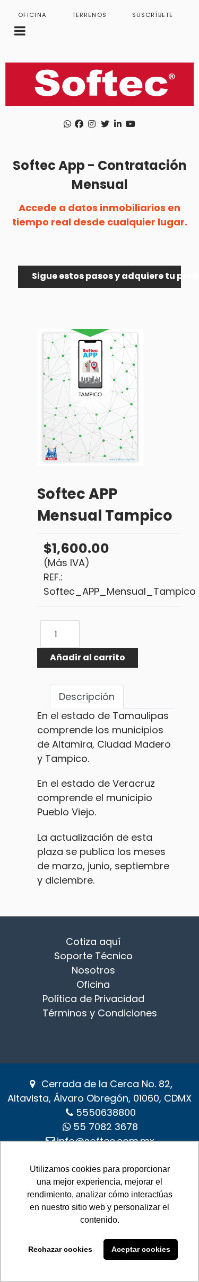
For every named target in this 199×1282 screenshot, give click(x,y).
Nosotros (93, 970)
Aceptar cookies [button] (140, 1249)
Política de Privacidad (93, 998)
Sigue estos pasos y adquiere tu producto (106, 276)
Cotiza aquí (93, 941)
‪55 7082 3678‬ (105, 1126)
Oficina (93, 984)
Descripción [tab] (87, 696)
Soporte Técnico (93, 955)
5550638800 (106, 1112)
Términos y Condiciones (99, 1013)
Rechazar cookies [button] (60, 1249)
